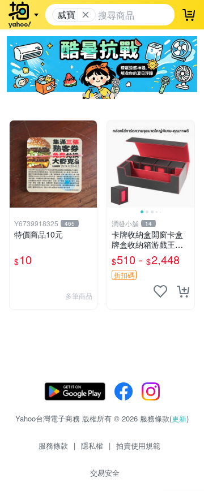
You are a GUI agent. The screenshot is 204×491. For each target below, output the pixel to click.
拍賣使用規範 (138, 445)
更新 (179, 418)
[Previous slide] (114, 164)
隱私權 (92, 445)
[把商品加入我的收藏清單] (160, 291)
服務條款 (53, 445)
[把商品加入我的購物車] (183, 291)
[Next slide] (187, 164)
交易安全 (105, 472)
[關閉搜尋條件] (85, 15)
